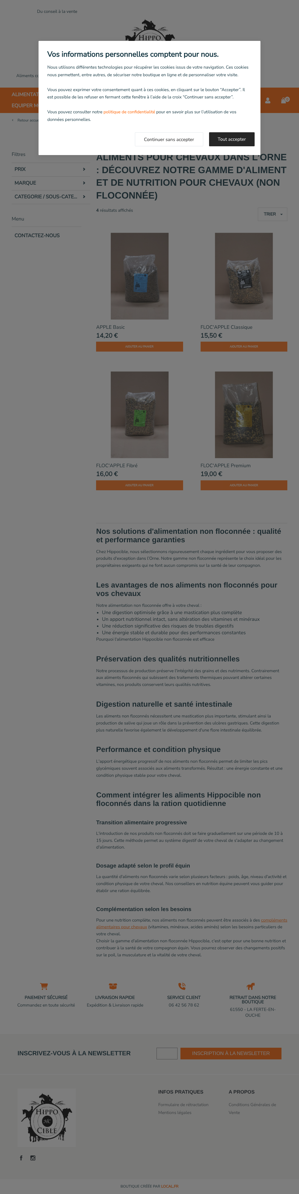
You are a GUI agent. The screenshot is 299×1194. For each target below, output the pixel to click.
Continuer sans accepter (169, 139)
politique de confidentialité (129, 112)
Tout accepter (232, 139)
